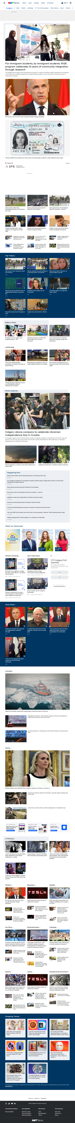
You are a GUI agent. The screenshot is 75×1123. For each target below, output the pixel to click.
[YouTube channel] (12, 1103)
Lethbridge (30, 8)
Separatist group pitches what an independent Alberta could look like (15, 292)
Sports (62, 8)
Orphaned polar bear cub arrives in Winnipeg (63, 995)
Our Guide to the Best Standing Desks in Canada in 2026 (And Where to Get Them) (59, 1033)
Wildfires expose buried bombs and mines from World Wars (19, 952)
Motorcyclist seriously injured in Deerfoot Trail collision (36, 208)
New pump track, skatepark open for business (15, 271)
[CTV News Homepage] (13, 3)
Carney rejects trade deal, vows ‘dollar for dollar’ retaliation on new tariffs (40, 246)
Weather (23, 8)
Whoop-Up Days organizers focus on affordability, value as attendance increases (15, 384)
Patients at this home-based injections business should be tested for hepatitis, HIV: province (63, 910)
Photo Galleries (54, 8)
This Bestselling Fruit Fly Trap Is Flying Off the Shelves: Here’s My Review (37, 1054)
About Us (31, 1098)
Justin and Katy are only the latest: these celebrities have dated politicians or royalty (15, 855)
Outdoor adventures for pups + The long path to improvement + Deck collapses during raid (14, 594)
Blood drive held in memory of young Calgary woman (58, 271)
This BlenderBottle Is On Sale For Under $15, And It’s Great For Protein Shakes (37, 1077)
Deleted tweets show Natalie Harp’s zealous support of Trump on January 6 (27, 788)
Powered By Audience (59, 586)
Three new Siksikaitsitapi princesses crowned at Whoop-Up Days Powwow (15, 364)
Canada (36, 3)
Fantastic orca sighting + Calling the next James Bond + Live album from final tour (15, 572)
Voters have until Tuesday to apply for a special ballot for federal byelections (19, 910)
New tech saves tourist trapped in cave (15, 312)
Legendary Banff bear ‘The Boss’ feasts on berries (53, 465)
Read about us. (9, 1086)
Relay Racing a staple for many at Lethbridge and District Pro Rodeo (37, 363)
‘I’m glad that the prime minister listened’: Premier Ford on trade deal (36, 630)
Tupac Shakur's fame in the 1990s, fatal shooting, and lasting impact (37, 854)
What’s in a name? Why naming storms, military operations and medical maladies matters (58, 988)
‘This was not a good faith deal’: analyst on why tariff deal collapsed (14, 660)
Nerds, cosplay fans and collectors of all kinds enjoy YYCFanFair (37, 271)
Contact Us (37, 1098)
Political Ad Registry (26, 1115)
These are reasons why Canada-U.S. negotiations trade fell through (14, 630)
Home (24, 3)
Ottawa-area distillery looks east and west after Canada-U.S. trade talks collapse (41, 908)
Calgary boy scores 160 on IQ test (37, 312)
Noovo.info (57, 1111)
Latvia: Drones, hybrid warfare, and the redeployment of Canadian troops (46, 807)
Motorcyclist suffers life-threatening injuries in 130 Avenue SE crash (15, 209)
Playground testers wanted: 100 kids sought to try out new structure (36, 339)
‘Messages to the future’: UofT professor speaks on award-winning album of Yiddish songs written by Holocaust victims (36, 945)
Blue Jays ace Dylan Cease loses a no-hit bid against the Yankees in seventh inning (18, 997)
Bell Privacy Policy (26, 1111)
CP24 (39, 1111)
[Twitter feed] (6, 1103)
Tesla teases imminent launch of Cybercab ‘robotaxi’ (36, 901)
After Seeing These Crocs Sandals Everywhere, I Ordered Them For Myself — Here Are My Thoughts (14, 1078)
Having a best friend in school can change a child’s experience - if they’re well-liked (63, 950)
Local (30, 3)
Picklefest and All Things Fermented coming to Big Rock (36, 571)
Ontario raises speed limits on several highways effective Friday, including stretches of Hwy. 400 (40, 996)
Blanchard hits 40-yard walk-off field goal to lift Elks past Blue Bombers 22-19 (63, 246)
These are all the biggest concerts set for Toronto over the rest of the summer (15, 877)
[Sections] (4, 2)
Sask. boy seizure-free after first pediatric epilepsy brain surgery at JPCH (58, 902)
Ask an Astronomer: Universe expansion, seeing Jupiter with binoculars (58, 339)
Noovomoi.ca (58, 1113)
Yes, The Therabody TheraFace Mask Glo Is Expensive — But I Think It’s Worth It (59, 1055)
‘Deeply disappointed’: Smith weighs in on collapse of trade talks (14, 230)
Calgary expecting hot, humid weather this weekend (63, 238)
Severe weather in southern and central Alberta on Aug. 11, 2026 (20, 465)
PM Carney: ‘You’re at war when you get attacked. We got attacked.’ (24, 116)
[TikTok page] (9, 1103)
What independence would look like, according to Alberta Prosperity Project (18, 246)
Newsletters (43, 1098)
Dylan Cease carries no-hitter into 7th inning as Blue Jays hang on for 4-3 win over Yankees (15, 988)
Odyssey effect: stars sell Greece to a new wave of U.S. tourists (59, 943)
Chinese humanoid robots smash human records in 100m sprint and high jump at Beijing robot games (15, 944)
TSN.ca (40, 1115)
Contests (67, 8)
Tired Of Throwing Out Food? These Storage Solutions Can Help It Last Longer (37, 1033)
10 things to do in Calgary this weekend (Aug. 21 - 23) (13, 338)
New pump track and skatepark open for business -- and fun (58, 208)
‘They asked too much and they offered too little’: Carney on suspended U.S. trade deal (58, 630)
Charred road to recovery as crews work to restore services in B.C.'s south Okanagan (63, 1003)
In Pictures (50, 3)
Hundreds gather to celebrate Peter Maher (58, 291)
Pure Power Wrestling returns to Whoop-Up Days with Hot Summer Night (59, 364)
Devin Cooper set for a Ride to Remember (36, 591)
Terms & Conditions (26, 1113)
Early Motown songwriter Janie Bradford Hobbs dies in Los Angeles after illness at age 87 (41, 954)
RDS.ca (56, 1115)
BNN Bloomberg (42, 1113)
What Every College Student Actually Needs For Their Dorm (14, 1054)
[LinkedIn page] (15, 1103)
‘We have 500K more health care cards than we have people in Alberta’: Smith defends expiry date (34, 158)
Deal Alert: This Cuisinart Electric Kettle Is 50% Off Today (13, 1033)
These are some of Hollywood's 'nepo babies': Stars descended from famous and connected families (58, 856)
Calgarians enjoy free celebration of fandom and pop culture (19, 238)
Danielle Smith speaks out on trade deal (35, 291)
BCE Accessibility (9, 1111)
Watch (43, 3)
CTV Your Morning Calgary (42, 8)
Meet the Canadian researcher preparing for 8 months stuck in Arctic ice (26, 711)
